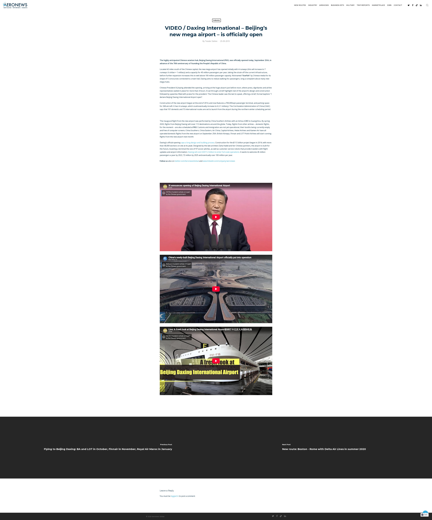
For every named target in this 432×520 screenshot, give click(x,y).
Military (350, 5)
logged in (175, 496)
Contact (398, 5)
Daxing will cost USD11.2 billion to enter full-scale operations (213, 152)
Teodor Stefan (211, 41)
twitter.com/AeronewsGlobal (187, 161)
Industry (312, 5)
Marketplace (378, 5)
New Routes (300, 5)
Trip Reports (363, 5)
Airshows (324, 5)
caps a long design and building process (198, 142)
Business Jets (337, 5)
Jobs (389, 5)
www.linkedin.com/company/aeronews (219, 161)
